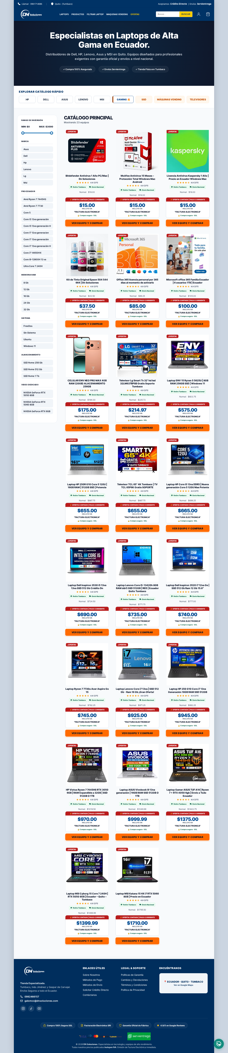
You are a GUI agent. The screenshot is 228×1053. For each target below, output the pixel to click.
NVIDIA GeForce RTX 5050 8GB (34, 394)
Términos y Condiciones (134, 984)
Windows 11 (30, 346)
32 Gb (27, 309)
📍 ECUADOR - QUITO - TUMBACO (183, 983)
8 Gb (26, 282)
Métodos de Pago (92, 979)
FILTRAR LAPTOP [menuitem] (95, 14)
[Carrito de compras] (208, 14)
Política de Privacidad (133, 989)
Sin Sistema (30, 332)
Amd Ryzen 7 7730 (33, 206)
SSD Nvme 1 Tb (31, 376)
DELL (46, 99)
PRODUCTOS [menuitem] (77, 14)
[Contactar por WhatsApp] (219, 1044)
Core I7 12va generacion (36, 232)
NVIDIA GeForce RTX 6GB (37, 411)
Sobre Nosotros (91, 974)
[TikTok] (31, 1009)
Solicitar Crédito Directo (96, 989)
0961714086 (32, 3)
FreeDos (28, 326)
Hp (25, 162)
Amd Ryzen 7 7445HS (35, 199)
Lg (25, 176)
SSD (144, 99)
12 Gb (26, 289)
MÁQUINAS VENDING (169, 99)
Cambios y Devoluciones (134, 979)
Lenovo (27, 169)
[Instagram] (23, 1009)
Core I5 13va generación (36, 219)
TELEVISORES (198, 99)
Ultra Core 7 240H (33, 266)
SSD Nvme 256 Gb (33, 362)
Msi (25, 182)
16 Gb (26, 296)
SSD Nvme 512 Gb (33, 369)
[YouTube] (39, 1009)
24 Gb (27, 302)
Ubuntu (27, 339)
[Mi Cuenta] (198, 14)
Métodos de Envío (92, 984)
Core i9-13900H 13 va (35, 259)
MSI (102, 99)
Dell (25, 156)
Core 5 (27, 212)
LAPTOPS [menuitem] (64, 14)
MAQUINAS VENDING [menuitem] (117, 14)
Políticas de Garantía (132, 974)
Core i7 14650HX (32, 252)
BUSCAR (185, 14)
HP (27, 99)
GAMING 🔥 (123, 99)
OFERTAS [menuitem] (135, 14)
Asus (26, 149)
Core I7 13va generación (36, 239)
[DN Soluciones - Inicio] (30, 14)
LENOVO (83, 99)
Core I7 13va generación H (37, 246)
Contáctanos (90, 994)
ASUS (64, 99)
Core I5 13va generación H (37, 226)
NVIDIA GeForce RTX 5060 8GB (34, 403)
